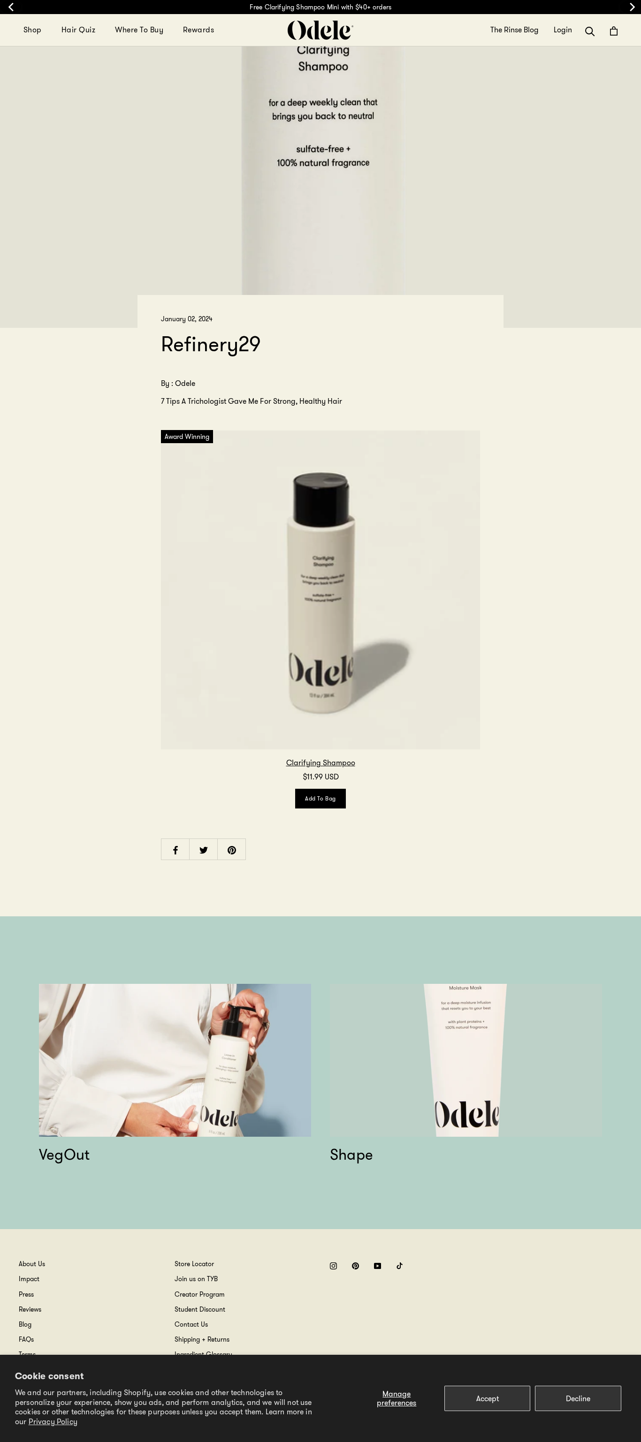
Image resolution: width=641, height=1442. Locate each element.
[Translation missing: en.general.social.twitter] (204, 849)
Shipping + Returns (202, 1339)
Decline (578, 1398)
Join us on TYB (196, 1278)
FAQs (26, 1339)
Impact (29, 1278)
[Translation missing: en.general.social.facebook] (175, 849)
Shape (351, 1154)
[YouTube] (377, 1265)
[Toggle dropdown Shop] (47, 30)
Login (563, 30)
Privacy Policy (53, 1421)
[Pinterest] (355, 1265)
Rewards (198, 29)
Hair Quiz (78, 29)
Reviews (30, 1309)
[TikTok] (399, 1265)
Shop (32, 29)
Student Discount (200, 1309)
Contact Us (191, 1324)
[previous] (10, 7)
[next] (630, 7)
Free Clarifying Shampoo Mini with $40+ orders (320, 7)
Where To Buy (139, 29)
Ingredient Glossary (203, 1354)
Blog (25, 1324)
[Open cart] (614, 31)
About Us (32, 1263)
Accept (487, 1398)
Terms (27, 1354)
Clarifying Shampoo (320, 762)
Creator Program (200, 1294)
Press (26, 1294)
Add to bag (320, 798)
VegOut (64, 1154)
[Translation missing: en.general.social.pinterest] (232, 849)
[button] (590, 31)
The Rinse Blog (514, 30)
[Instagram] (333, 1265)
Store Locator (194, 1263)
